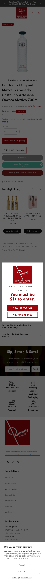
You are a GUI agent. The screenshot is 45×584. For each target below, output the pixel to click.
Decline (21, 571)
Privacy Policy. (21, 558)
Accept (22, 565)
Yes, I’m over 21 (22, 307)
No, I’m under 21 (22, 314)
